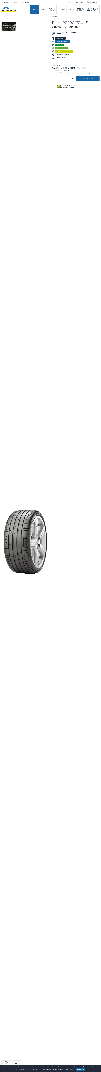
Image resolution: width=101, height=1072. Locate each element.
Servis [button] (70, 10)
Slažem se (80, 1069)
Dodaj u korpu (87, 78)
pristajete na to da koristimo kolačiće (53, 1069)
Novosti (16, 2)
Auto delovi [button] (51, 9)
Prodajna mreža (94, 9)
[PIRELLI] (55, 16)
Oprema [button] (61, 10)
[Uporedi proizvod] (16, 1063)
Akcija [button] (34, 10)
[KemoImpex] (9, 9)
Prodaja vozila (80, 9)
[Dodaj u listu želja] (6, 1063)
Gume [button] (43, 10)
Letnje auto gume (69, 32)
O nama (26, 2)
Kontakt (6, 2)
